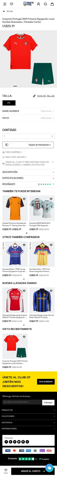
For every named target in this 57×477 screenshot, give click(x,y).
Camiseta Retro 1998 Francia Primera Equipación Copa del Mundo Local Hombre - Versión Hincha (14, 270)
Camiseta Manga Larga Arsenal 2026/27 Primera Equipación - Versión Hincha (14, 316)
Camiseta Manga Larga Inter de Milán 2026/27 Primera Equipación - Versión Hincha (41, 316)
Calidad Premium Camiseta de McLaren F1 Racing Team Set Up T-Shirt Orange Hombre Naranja (14, 224)
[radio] (41, 184)
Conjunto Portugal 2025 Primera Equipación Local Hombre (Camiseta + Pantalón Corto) (15, 362)
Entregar (48, 402)
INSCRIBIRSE (46, 382)
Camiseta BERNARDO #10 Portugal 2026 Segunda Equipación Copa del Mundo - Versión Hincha (40, 224)
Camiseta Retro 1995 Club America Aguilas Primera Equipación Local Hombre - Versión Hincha (40, 270)
